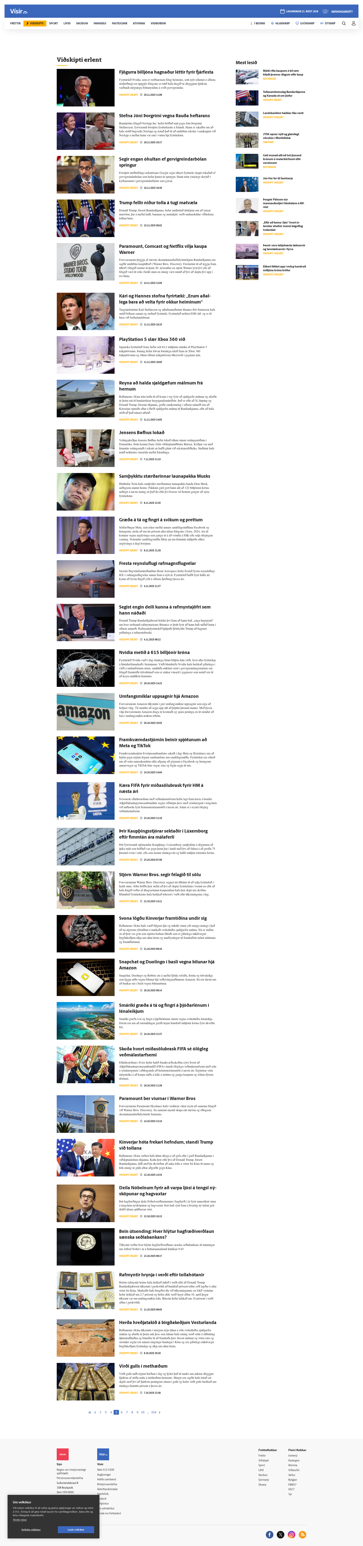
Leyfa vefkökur (76, 1529)
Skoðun (263, 1475)
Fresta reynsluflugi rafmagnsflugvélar (157, 564)
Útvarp (262, 1485)
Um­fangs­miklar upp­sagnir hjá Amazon (159, 696)
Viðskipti (263, 1460)
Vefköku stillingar (31, 1529)
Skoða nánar (20, 1519)
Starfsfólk (103, 1494)
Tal (290, 1494)
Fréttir (262, 1455)
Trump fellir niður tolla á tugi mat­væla (158, 203)
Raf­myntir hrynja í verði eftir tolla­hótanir (161, 1275)
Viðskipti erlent (128, 95)
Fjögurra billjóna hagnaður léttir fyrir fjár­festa (166, 72)
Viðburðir (294, 1470)
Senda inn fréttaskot (109, 1513)
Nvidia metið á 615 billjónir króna (154, 653)
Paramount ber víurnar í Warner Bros (157, 1099)
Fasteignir (294, 1460)
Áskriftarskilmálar (107, 1489)
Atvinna (292, 1465)
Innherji (293, 1455)
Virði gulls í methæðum (143, 1366)
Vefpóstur (103, 1503)
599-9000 (68, 1492)
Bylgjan (292, 1480)
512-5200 (108, 1470)
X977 (291, 1489)
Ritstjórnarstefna (107, 1484)
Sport (261, 1465)
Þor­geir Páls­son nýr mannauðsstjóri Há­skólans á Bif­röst (283, 203)
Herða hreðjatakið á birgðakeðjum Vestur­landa (167, 1323)
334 (153, 1412)
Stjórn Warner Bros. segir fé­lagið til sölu (160, 875)
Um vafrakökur (106, 1508)
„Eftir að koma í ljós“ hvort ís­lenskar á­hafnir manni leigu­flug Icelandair (283, 226)
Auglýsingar (104, 1475)
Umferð (101, 1499)
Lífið (261, 1470)
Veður (291, 1475)
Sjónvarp (263, 1480)
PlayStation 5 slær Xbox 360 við (152, 339)
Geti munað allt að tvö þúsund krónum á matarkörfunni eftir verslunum (282, 159)
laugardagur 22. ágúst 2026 (302, 11)
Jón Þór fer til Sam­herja (278, 178)
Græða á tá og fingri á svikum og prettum (161, 520)
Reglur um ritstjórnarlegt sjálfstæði (71, 1472)
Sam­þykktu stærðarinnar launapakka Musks (164, 476)
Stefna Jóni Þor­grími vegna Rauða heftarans (164, 116)
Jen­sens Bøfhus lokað (141, 433)
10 (142, 1412)
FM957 (292, 1485)
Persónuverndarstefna (70, 1478)
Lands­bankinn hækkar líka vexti (283, 113)
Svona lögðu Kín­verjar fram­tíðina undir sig (163, 918)
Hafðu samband (106, 1479)
